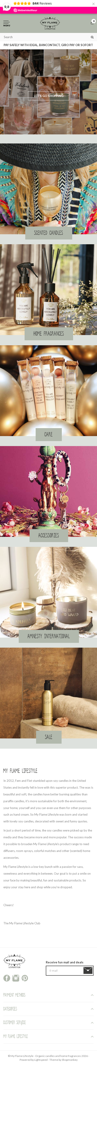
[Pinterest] (24, 978)
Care (49, 434)
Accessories (49, 535)
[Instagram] (15, 978)
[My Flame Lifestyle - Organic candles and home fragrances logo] (50, 23)
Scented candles (48, 233)
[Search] (92, 37)
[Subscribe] (88, 970)
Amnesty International (49, 636)
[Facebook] (6, 978)
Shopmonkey (70, 1059)
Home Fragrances (49, 333)
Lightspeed (41, 1059)
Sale (49, 737)
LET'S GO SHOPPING (48, 96)
